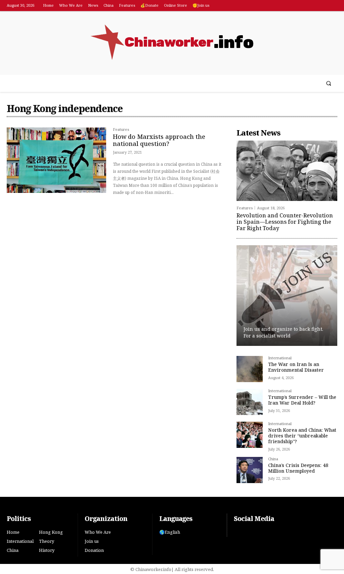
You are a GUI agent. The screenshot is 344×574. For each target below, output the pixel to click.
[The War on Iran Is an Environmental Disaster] (249, 369)
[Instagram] (332, 6)
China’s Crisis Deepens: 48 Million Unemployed (298, 468)
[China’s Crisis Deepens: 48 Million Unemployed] (249, 470)
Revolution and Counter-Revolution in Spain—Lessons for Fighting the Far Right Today (284, 222)
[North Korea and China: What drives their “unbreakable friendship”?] (249, 435)
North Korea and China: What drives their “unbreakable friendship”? (302, 436)
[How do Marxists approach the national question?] (56, 160)
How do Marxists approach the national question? (159, 140)
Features (121, 129)
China (273, 459)
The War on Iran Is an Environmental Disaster (296, 367)
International (280, 358)
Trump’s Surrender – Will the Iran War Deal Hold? (302, 400)
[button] (328, 83)
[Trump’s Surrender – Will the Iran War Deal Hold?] (249, 402)
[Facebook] (321, 6)
